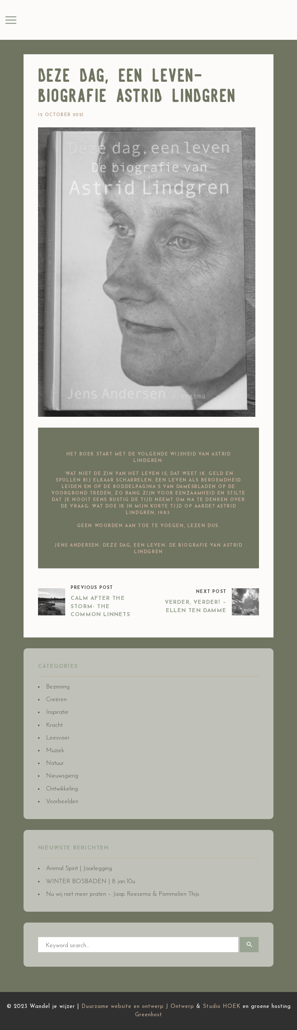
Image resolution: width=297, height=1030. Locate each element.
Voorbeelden (62, 801)
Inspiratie (57, 712)
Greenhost (148, 1015)
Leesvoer (58, 738)
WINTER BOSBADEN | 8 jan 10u (90, 881)
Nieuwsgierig (62, 776)
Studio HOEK (221, 1006)
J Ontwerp (180, 1006)
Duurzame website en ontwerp (122, 1006)
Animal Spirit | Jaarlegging (79, 868)
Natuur (55, 763)
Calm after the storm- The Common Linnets (100, 607)
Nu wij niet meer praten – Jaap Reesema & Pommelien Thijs (122, 894)
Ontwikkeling (62, 789)
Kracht (54, 725)
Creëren (56, 699)
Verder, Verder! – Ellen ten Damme (195, 607)
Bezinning (58, 687)
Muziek (55, 750)
